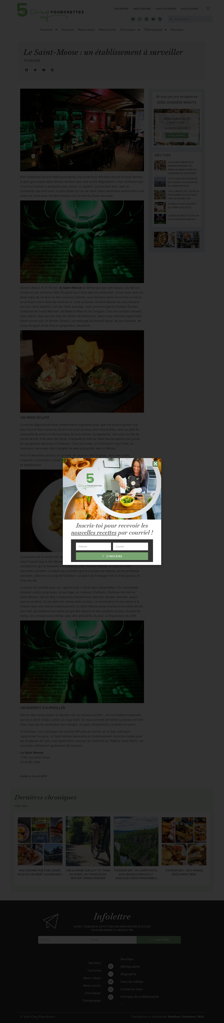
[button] (155, 463)
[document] (112, 511)
